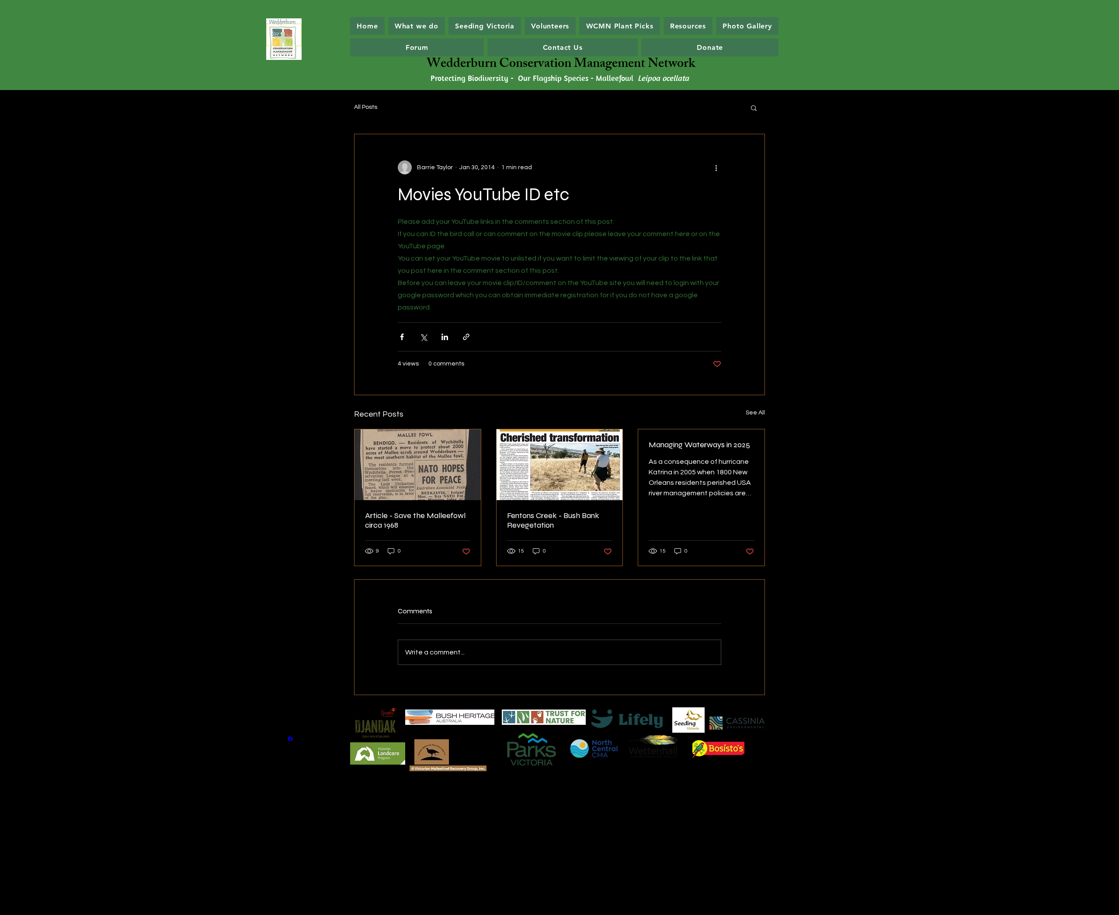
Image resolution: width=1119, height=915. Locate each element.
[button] (754, 107)
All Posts (365, 107)
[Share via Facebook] (402, 337)
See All (755, 413)
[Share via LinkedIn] (445, 337)
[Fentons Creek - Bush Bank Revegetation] (560, 464)
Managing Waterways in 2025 (699, 444)
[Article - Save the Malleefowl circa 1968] (417, 464)
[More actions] (716, 167)
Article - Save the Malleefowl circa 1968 (415, 520)
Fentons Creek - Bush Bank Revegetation (553, 520)
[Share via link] (466, 337)
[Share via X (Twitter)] (423, 337)
